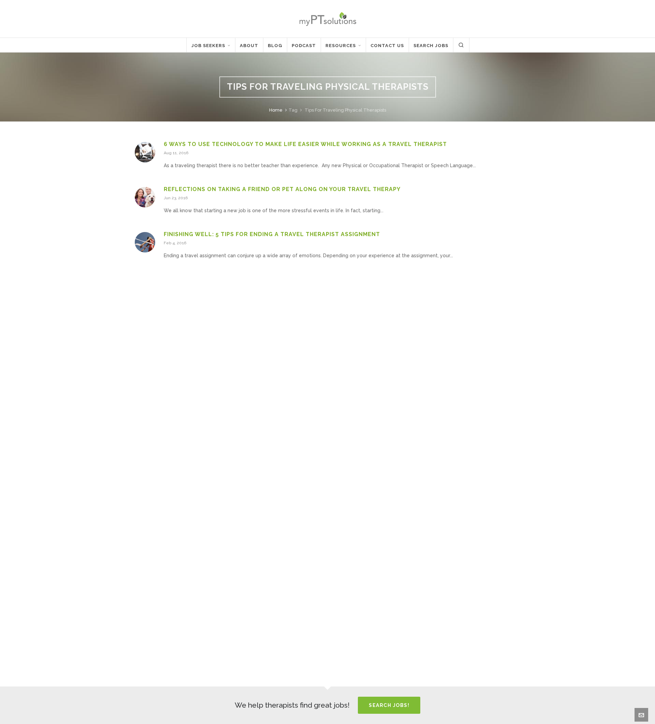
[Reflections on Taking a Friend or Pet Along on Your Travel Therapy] (145, 197)
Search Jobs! (389, 705)
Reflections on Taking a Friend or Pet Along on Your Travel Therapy (282, 189)
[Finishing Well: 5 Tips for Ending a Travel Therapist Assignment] (145, 242)
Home (275, 110)
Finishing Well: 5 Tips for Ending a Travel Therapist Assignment (272, 234)
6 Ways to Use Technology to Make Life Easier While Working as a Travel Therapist (305, 144)
